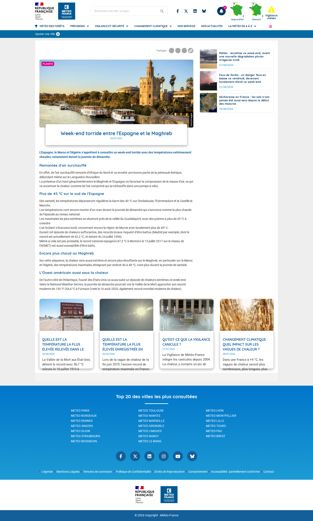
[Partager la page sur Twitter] (178, 50)
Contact (268, 471)
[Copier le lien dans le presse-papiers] (190, 50)
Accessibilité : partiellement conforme (235, 471)
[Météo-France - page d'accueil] (169, 495)
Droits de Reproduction (169, 471)
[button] (270, 26)
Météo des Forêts (52, 26)
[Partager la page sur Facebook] (171, 50)
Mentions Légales (68, 471)
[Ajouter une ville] (58, 34)
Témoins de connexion (97, 471)
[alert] (271, 13)
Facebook (178, 11)
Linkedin (195, 11)
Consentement (198, 471)
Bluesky (204, 11)
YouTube (178, 456)
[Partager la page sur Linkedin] (184, 50)
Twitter (186, 11)
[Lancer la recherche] (162, 11)
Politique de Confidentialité (133, 471)
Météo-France (169, 515)
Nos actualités (212, 26)
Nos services (186, 26)
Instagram (164, 456)
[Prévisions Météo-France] (66, 11)
